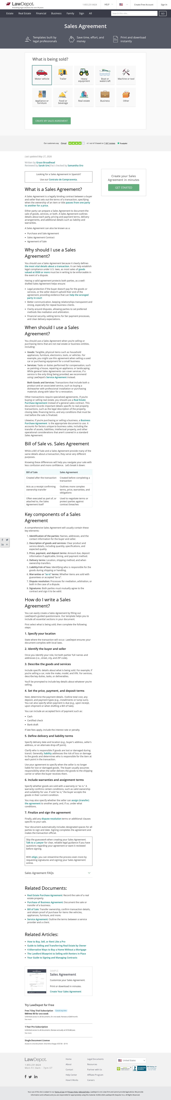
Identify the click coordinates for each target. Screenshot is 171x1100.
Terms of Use (59, 1092)
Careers (91, 1080)
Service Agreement (56, 377)
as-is (48, 574)
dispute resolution (52, 818)
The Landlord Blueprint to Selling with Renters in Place (56, 953)
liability (48, 753)
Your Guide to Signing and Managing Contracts (52, 957)
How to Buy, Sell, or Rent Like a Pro (46, 941)
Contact (69, 1069)
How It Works (72, 1080)
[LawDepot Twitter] (31, 1077)
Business (56, 13)
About (68, 1064)
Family (70, 13)
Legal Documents (95, 1059)
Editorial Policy (84, 1092)
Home (68, 1059)
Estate (9, 13)
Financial (41, 13)
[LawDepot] (19, 4)
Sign (81, 13)
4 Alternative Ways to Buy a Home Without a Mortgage (56, 949)
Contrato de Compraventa (63, 179)
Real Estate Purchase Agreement (44, 895)
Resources (92, 1064)
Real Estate (24, 13)
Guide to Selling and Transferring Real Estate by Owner (56, 945)
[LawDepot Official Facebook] (27, 1076)
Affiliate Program (95, 1074)
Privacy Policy (73, 1092)
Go (162, 13)
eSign (34, 856)
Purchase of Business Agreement (45, 902)
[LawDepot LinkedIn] (35, 1076)
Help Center (71, 1074)
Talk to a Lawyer (35, 842)
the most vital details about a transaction (47, 266)
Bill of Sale (33, 909)
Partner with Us (94, 1069)
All (90, 13)
